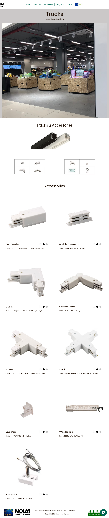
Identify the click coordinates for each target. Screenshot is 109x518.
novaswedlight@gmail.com (50, 510)
